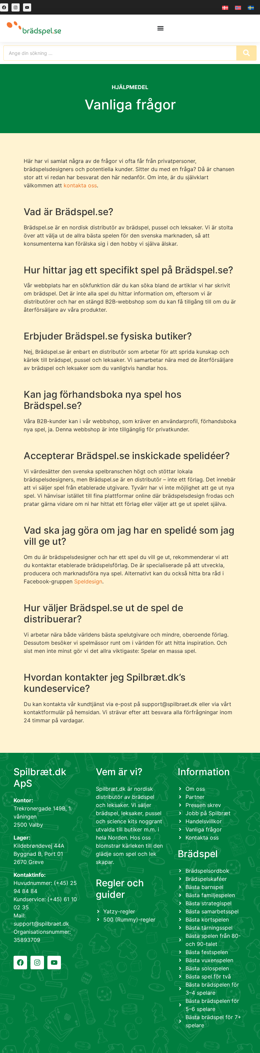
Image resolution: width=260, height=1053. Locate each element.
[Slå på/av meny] (160, 28)
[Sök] (246, 53)
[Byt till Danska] (225, 7)
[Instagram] (16, 7)
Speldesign (88, 581)
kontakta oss (80, 185)
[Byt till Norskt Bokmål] (238, 7)
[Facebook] (4, 7)
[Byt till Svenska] (250, 7)
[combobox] (119, 53)
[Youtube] (27, 7)
